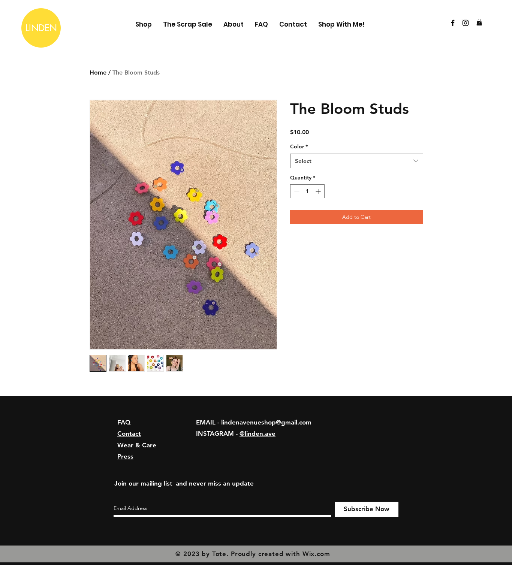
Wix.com (316, 554)
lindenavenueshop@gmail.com (266, 422)
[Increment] (318, 191)
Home (98, 72)
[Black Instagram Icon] (465, 23)
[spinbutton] (307, 191)
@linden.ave (257, 433)
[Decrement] (296, 191)
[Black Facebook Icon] (453, 23)
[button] (479, 22)
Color (299, 146)
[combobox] (356, 161)
